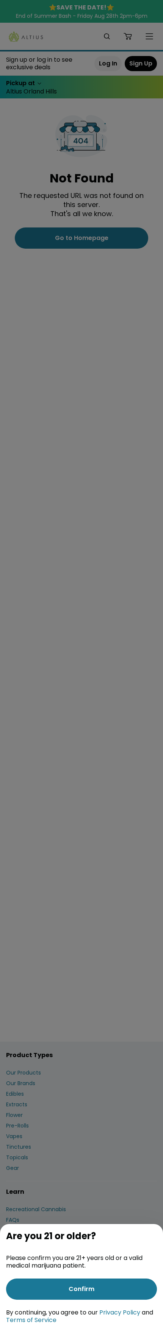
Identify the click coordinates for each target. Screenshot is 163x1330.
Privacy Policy (119, 1312)
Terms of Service (31, 1320)
